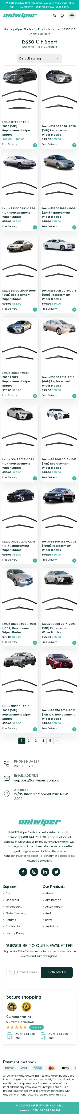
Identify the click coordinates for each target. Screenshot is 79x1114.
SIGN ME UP (57, 972)
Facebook (23, 872)
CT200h (45, 34)
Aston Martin (53, 907)
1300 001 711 (23, 766)
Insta (34, 872)
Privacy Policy (15, 933)
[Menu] (72, 15)
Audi (48, 913)
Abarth (50, 893)
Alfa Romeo (53, 900)
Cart (62, 15)
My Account (13, 907)
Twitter (56, 872)
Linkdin (45, 872)
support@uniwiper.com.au (36, 780)
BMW (48, 920)
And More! (52, 926)
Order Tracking (16, 913)
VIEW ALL (37, 1027)
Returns (11, 920)
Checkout (12, 900)
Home (8, 29)
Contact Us (13, 926)
